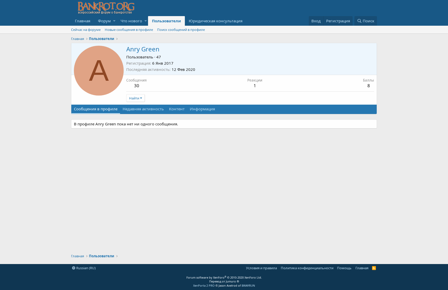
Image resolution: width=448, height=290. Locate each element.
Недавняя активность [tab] (143, 108)
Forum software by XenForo (224, 277)
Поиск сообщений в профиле (181, 29)
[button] (114, 21)
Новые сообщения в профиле (129, 29)
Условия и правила (261, 268)
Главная (82, 20)
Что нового (131, 20)
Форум (104, 20)
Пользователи (166, 20)
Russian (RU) (85, 268)
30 (136, 86)
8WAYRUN (248, 285)
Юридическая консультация (215, 20)
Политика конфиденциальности (307, 268)
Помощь (344, 268)
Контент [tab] (177, 108)
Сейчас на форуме (86, 29)
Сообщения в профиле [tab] (95, 108)
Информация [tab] (202, 108)
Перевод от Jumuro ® (224, 281)
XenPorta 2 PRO (204, 285)
